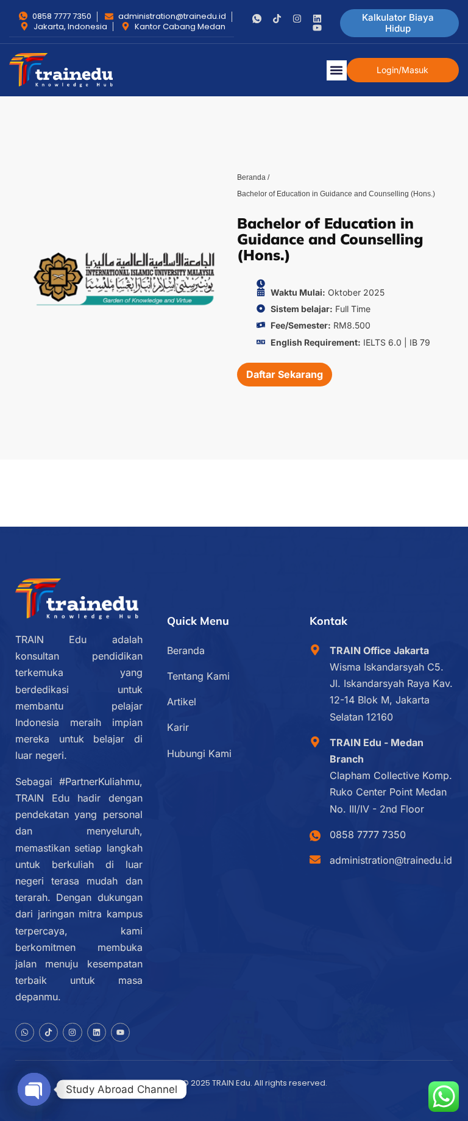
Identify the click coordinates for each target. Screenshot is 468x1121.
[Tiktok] (277, 18)
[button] (337, 70)
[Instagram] (297, 18)
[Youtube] (317, 27)
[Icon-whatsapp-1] (256, 18)
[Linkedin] (317, 18)
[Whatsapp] (24, 1032)
